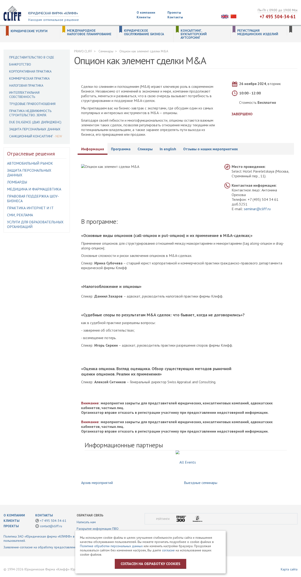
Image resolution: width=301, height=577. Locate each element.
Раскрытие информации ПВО (98, 529)
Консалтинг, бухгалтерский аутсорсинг (194, 34)
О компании (146, 12)
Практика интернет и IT (30, 207)
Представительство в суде (31, 57)
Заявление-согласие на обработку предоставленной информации (51, 547)
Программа (121, 149)
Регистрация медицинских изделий (257, 32)
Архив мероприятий (97, 482)
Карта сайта (289, 569)
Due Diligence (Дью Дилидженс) (35, 122)
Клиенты (143, 17)
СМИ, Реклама (20, 215)
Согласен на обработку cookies (150, 563)
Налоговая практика (26, 85)
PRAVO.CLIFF (83, 51)
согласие (168, 550)
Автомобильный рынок (30, 163)
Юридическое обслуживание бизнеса (144, 32)
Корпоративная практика (30, 71)
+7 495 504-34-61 (278, 16)
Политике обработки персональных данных (111, 546)
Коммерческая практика (29, 78)
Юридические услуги (29, 31)
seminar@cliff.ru (257, 208)
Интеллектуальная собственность (24, 94)
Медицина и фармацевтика (34, 189)
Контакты (175, 17)
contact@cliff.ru (51, 526)
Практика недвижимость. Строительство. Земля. (30, 113)
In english (168, 149)
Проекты (174, 12)
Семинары (106, 51)
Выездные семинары (200, 482)
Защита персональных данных (34, 129)
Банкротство (20, 64)
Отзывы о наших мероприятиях (210, 149)
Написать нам (86, 522)
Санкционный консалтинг (31, 136)
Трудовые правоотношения (32, 104)
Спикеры (145, 149)
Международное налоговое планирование (89, 32)
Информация (92, 149)
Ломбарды (17, 182)
